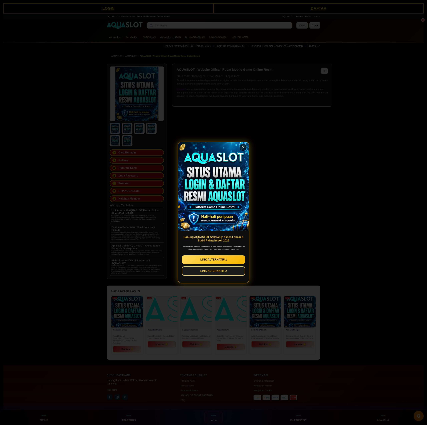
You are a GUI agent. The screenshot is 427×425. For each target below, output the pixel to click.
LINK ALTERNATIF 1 (213, 259)
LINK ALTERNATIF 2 (213, 271)
